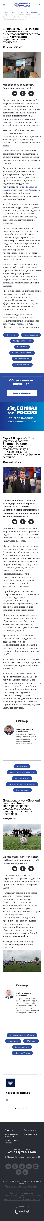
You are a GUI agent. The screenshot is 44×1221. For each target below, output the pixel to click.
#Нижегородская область (22, 1035)
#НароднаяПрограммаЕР (22, 772)
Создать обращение (22, 393)
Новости (34, 12)
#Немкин (11, 335)
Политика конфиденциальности (22, 1193)
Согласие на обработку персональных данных (22, 1199)
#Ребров (31, 1041)
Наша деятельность (20, 12)
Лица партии (30, 1130)
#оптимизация (22, 365)
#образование (22, 359)
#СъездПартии (22, 778)
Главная (6, 12)
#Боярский (22, 766)
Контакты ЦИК (30, 1134)
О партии (9, 1130)
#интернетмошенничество (22, 784)
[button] (15, 1108)
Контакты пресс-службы (12, 1142)
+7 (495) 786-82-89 (22, 1152)
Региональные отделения (11, 1135)
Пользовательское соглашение (22, 1191)
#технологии (22, 790)
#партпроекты (31, 335)
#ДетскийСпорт (22, 1053)
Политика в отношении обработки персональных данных (22, 1196)
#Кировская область (22, 353)
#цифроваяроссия (22, 341)
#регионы (22, 347)
